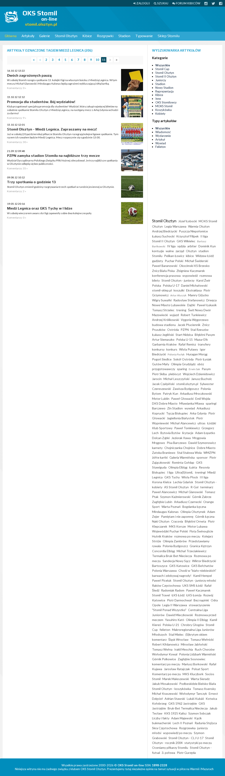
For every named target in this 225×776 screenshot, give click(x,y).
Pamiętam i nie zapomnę (177, 516)
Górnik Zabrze (201, 497)
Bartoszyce (159, 566)
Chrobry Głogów (192, 625)
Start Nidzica (184, 334)
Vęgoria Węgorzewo (195, 320)
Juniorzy (160, 80)
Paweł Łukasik (207, 305)
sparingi (211, 403)
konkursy (158, 349)
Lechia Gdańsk (183, 482)
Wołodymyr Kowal (164, 654)
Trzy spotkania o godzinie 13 (31, 182)
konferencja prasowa (166, 275)
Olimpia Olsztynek (192, 512)
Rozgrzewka (187, 728)
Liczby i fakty (160, 718)
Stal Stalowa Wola (189, 452)
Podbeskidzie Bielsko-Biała (197, 684)
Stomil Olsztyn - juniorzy (177, 280)
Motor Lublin (160, 398)
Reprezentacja (164, 91)
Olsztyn (191, 251)
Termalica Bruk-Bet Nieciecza (172, 556)
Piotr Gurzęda (186, 752)
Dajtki (191, 305)
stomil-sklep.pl (162, 290)
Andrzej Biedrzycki (164, 231)
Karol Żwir (203, 280)
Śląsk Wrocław (178, 639)
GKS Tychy (172, 477)
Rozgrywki (105, 36)
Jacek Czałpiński (163, 384)
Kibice (87, 36)
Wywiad (160, 143)
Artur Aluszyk (178, 295)
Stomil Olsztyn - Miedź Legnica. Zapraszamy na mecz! (52, 129)
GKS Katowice (179, 566)
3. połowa (168, 752)
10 (97, 60)
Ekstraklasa (194, 290)
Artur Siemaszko (163, 339)
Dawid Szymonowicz (202, 443)
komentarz (159, 639)
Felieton (160, 146)
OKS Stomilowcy (166, 102)
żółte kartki (160, 457)
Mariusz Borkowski (194, 664)
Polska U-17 (171, 285)
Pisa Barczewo (177, 443)
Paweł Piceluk (161, 580)
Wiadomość (163, 132)
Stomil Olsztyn (66, 36)
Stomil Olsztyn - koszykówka (171, 689)
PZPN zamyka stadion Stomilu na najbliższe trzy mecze (53, 156)
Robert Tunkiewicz (193, 315)
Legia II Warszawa (174, 605)
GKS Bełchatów (202, 566)
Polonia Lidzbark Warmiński (197, 654)
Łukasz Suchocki (163, 236)
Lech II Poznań (183, 723)
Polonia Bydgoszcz (175, 546)
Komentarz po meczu (166, 674)
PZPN (185, 329)
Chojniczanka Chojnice (179, 448)
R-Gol (194, 487)
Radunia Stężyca (206, 723)
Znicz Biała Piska (163, 271)
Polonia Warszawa (164, 570)
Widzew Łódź (205, 256)
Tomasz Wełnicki (202, 639)
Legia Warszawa (175, 226)
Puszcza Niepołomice (193, 231)
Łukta (193, 467)
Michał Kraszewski (165, 693)
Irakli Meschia (183, 649)
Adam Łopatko (205, 433)
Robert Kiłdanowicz (165, 644)
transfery (204, 344)
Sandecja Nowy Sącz (176, 561)
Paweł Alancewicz (164, 492)
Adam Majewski (181, 718)
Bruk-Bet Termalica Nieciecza (188, 708)
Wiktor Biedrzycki (204, 561)
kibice (190, 256)
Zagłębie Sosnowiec (191, 659)
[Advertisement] (144, 19)
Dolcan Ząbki (161, 438)
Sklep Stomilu (169, 36)
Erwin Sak (194, 369)
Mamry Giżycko (198, 295)
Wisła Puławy (188, 349)
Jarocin (157, 379)
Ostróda (173, 329)
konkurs (171, 349)
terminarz (206, 487)
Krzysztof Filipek (187, 236)
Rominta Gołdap (183, 462)
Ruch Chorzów (205, 649)
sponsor (202, 457)
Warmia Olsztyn (199, 226)
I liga (170, 472)
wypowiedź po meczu (177, 733)
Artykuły (28, 36)
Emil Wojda (202, 398)
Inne (158, 98)
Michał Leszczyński (176, 379)
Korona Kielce (161, 482)
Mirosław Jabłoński (194, 644)
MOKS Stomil (163, 106)
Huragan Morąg (196, 354)
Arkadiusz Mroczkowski (196, 393)
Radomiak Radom (172, 590)
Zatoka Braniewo (163, 452)
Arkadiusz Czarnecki (187, 502)
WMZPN (209, 452)
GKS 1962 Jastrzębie (182, 703)
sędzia (181, 246)
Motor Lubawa (197, 526)
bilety (156, 280)
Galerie (44, 36)
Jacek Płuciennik (189, 325)
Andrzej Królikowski (165, 320)
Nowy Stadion (164, 87)
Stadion (124, 36)
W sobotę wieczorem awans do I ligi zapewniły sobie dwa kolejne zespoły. (49, 213)
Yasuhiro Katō (174, 620)
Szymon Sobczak (199, 713)
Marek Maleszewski (175, 679)
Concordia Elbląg (163, 551)
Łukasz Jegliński (163, 334)
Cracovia (177, 521)
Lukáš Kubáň (195, 698)
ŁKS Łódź (178, 595)
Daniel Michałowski (194, 285)
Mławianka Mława (191, 403)
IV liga (171, 246)
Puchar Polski (174, 261)
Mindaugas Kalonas (165, 512)
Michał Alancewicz (183, 423)
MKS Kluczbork (193, 674)
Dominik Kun (207, 246)
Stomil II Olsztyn (165, 76)
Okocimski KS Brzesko (194, 266)
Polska (156, 285)
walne (170, 251)
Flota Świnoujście (201, 531)
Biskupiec (158, 472)
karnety (157, 448)
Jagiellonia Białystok (180, 418)
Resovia (204, 467)
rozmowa (206, 275)
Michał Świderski (196, 261)
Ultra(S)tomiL (184, 472)
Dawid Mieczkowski (179, 615)
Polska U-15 (184, 339)
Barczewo (158, 408)
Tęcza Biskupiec (177, 413)
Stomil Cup (162, 69)
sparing (182, 369)
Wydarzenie (163, 135)
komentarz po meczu (166, 664)
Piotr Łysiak (203, 359)
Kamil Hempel (202, 575)
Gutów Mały (160, 364)
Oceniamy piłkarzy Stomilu (170, 747)
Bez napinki (201, 600)
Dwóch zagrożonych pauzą (29, 75)
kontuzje (158, 251)
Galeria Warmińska (182, 457)
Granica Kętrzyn (201, 546)
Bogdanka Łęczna (194, 506)
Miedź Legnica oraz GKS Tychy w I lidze (39, 208)
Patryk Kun (170, 393)
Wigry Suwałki (162, 300)
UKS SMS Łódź (192, 585)
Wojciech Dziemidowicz (199, 374)
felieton (165, 629)
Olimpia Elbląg (177, 467)
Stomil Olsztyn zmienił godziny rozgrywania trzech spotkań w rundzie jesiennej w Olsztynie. (60, 186)
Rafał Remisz (187, 344)
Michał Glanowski (191, 492)
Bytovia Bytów (170, 433)
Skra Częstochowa (164, 728)
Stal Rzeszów (200, 329)
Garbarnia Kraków (164, 344)
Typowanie (144, 36)
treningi (200, 472)
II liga (204, 236)
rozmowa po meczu (187, 536)
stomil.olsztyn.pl (187, 384)
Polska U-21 (171, 625)
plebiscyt (175, 374)
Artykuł (160, 139)
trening (181, 310)
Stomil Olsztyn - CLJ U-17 (186, 738)
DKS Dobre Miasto (165, 403)
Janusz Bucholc (201, 379)
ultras (201, 423)
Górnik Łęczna (204, 516)
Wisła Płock (189, 477)
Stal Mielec (176, 634)
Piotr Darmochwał (179, 600)
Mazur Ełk (201, 339)
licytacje (187, 433)
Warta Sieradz (200, 679)
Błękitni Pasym (205, 334)
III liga (204, 477)
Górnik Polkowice (164, 659)
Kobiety (160, 113)
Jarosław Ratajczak (177, 669)
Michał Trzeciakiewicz (191, 551)
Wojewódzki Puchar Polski (170, 531)
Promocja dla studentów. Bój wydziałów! (41, 102)
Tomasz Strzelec (163, 310)
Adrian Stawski (175, 698)
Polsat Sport (200, 669)
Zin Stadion (175, 408)
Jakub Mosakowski (165, 684)
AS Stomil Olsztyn (176, 487)
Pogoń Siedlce (162, 359)
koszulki (179, 290)
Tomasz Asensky (204, 689)
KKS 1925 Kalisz (175, 713)
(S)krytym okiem (196, 634)
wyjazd (174, 315)
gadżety (157, 261)
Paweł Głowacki (182, 398)
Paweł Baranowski (164, 266)
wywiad (190, 408)
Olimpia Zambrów (175, 541)
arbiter (192, 246)
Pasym (206, 369)
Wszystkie (162, 65)
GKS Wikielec (186, 241)
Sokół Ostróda (183, 359)
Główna (10, 36)
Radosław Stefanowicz (189, 300)
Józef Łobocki (187, 221)
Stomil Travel (161, 595)
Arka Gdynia (198, 413)
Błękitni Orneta (195, 521)
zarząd (180, 251)
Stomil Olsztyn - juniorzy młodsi (194, 580)
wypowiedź (190, 275)
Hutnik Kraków (162, 536)
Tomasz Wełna (162, 649)
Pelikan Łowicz (174, 256)
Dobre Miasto (206, 448)
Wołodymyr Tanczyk (193, 693)
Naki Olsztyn (160, 521)
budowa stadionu (164, 325)
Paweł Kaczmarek (198, 590)
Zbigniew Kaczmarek (190, 271)
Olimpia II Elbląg (197, 620)
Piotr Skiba (159, 374)
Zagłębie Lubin (162, 502)
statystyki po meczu (198, 743)
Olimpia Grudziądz (183, 364)
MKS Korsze (177, 526)
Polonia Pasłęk (176, 354)
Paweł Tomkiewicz (187, 428)
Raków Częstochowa (166, 585)
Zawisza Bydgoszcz (186, 389)
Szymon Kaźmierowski (175, 497)
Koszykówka (163, 110)
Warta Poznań (171, 506)
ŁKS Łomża (193, 595)
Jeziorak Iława (181, 438)
